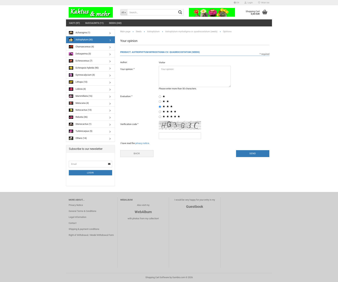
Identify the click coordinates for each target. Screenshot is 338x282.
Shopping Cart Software (157, 277)
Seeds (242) (115, 23)
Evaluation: (126, 96)
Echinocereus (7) (83, 60)
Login (90, 172)
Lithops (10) (81, 82)
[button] (236, 2)
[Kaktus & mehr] (92, 12)
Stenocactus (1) (83, 124)
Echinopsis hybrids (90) (87, 67)
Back (137, 153)
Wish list (264, 2)
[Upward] (328, 277)
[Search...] (180, 12)
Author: (123, 62)
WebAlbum (143, 212)
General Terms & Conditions (82, 211)
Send (252, 153)
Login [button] (249, 2)
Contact (72, 223)
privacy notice (142, 143)
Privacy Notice (76, 205)
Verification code (128, 124)
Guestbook (194, 206)
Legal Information (77, 217)
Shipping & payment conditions (84, 229)
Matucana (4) (82, 103)
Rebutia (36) (81, 117)
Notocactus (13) (83, 110)
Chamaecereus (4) (84, 46)
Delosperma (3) (83, 53)
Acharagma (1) (82, 32)
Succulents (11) (94, 23)
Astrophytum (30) (84, 39)
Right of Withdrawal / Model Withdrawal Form (91, 235)
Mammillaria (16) (83, 96)
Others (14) (81, 138)
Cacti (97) (74, 23)
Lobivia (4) (80, 89)
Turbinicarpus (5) (83, 131)
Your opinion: (127, 69)
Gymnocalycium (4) (85, 74)
